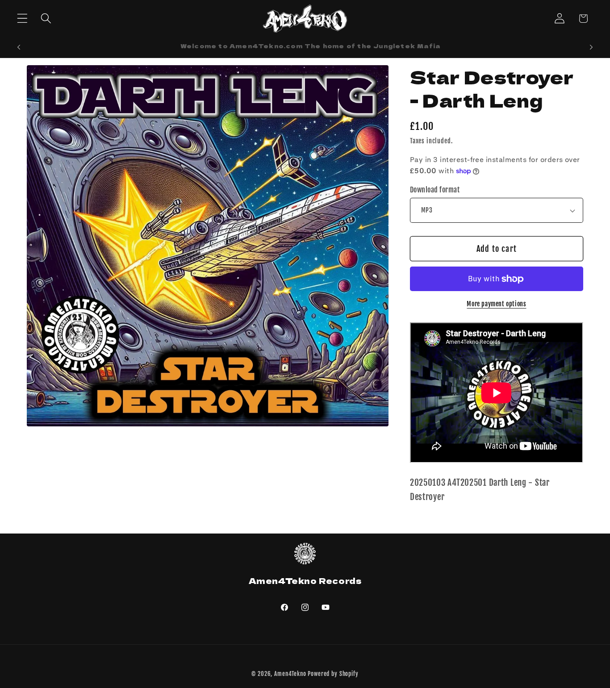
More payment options (496, 304)
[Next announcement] (591, 47)
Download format (435, 189)
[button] (22, 18)
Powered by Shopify (333, 673)
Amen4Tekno (290, 673)
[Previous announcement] (19, 47)
